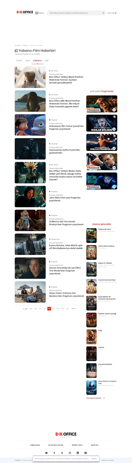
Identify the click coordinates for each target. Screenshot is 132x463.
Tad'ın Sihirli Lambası (106, 246)
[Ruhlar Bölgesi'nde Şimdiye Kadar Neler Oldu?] (101, 123)
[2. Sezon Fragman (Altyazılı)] (101, 161)
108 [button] (31, 309)
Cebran (101, 347)
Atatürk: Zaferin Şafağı (107, 314)
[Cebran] (91, 353)
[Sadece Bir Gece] (91, 235)
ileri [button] (73, 309)
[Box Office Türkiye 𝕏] (62, 453)
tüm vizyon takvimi (93, 398)
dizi (46, 60)
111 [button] (44, 309)
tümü (19, 60)
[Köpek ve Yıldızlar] (91, 269)
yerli (27, 60)
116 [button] (67, 309)
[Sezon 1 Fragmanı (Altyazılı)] (101, 103)
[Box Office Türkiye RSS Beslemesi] (85, 453)
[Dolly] (91, 337)
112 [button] (49, 309)
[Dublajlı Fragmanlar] (101, 142)
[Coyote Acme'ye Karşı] (91, 286)
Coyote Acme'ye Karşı (106, 280)
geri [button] (26, 309)
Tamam (94, 459)
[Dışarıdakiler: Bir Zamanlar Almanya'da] (91, 303)
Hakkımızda (35, 445)
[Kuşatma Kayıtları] (91, 370)
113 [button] (54, 309)
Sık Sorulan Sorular (55, 445)
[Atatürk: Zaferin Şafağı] (91, 320)
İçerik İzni (94, 445)
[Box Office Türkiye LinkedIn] (77, 453)
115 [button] (63, 309)
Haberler (25, 45)
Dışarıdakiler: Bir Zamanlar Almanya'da (107, 298)
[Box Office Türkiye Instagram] (70, 453)
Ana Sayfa (18, 45)
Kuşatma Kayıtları (105, 364)
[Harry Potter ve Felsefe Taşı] (91, 387)
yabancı (37, 60)
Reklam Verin (77, 445)
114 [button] (58, 309)
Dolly (100, 331)
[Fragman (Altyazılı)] (101, 180)
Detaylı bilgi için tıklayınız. (80, 459)
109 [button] (35, 309)
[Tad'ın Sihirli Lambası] (91, 252)
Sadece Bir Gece (104, 229)
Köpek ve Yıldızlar (105, 263)
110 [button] (40, 309)
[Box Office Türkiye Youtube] (46, 453)
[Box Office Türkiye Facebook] (54, 453)
